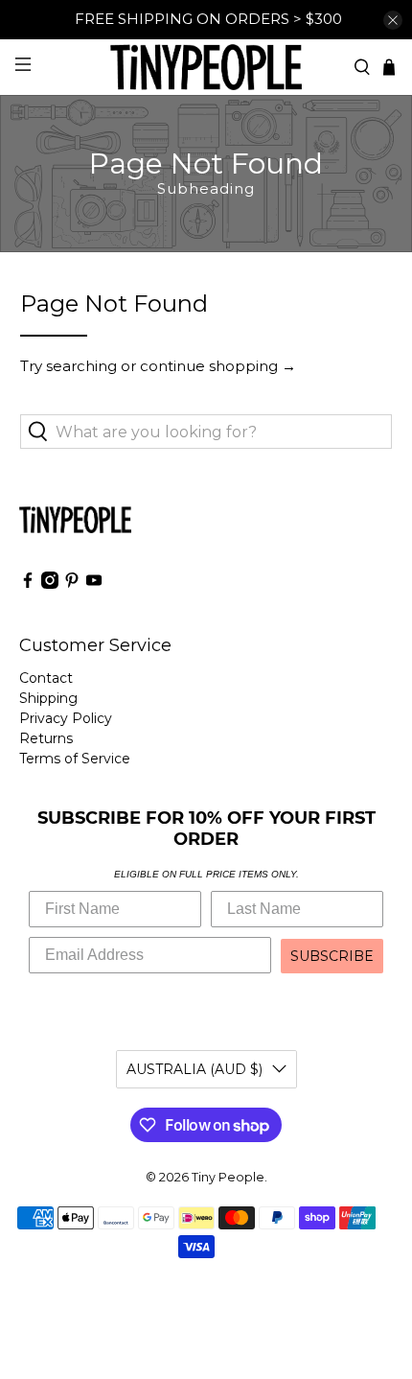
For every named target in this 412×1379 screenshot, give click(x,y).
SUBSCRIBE (332, 956)
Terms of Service (74, 758)
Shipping (48, 698)
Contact (46, 678)
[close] (392, 20)
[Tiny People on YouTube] (94, 584)
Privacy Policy (65, 718)
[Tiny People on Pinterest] (71, 584)
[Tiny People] (206, 66)
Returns (46, 738)
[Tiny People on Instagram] (49, 584)
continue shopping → (218, 366)
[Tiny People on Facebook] (27, 584)
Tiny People (228, 1177)
